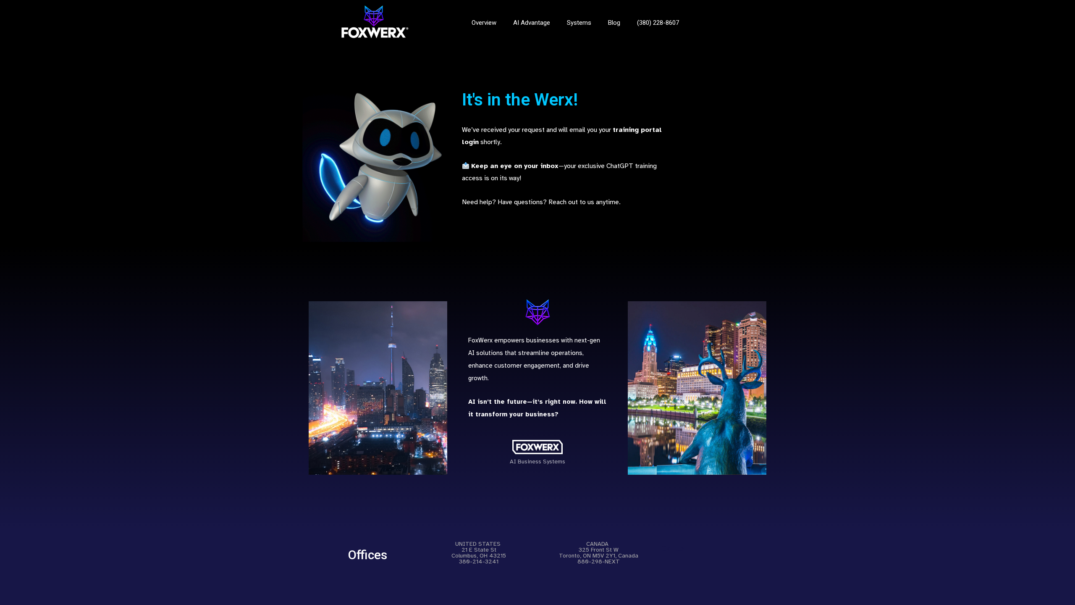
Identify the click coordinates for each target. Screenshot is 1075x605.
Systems (579, 22)
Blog (614, 22)
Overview (484, 22)
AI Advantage (531, 22)
